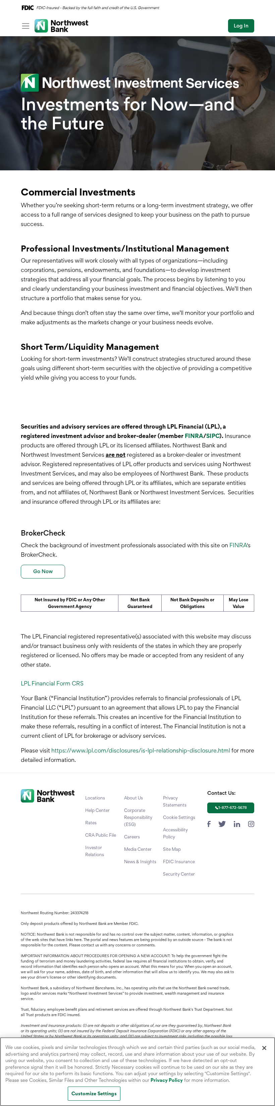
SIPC (212, 435)
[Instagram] (251, 823)
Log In (241, 25)
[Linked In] (237, 823)
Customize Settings (93, 1093)
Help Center (97, 810)
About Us (133, 797)
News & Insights (140, 861)
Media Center (138, 849)
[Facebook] (209, 823)
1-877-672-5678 (232, 807)
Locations (95, 797)
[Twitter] (222, 823)
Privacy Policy (167, 1080)
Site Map (172, 849)
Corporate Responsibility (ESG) (138, 817)
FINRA (194, 435)
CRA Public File (100, 835)
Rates (91, 822)
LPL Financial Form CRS (52, 683)
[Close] (264, 1048)
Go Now (43, 571)
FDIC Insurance (179, 861)
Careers (132, 836)
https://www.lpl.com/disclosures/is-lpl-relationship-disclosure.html (140, 750)
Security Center (179, 874)
